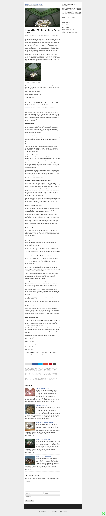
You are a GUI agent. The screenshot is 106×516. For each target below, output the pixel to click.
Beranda (27, 4)
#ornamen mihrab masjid (41, 379)
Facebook (35, 363)
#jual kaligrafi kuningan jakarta (33, 369)
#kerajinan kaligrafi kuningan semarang (40, 375)
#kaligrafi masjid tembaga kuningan (34, 373)
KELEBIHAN (28, 107)
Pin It (51, 363)
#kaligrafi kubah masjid (49, 370)
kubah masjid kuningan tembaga (36, 4)
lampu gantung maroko (48, 35)
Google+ (46, 363)
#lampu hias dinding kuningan (44, 377)
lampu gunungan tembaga (43, 439)
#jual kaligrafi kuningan (51, 368)
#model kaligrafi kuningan (45, 378)
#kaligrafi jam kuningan (36, 370)
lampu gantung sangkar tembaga (44, 422)
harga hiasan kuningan (42, 405)
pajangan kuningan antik (42, 388)
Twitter (40, 363)
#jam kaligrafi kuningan (37, 368)
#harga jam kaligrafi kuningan (37, 366)
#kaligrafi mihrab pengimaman (33, 374)
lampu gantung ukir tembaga (43, 456)
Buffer (54, 363)
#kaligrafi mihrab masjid (51, 373)
